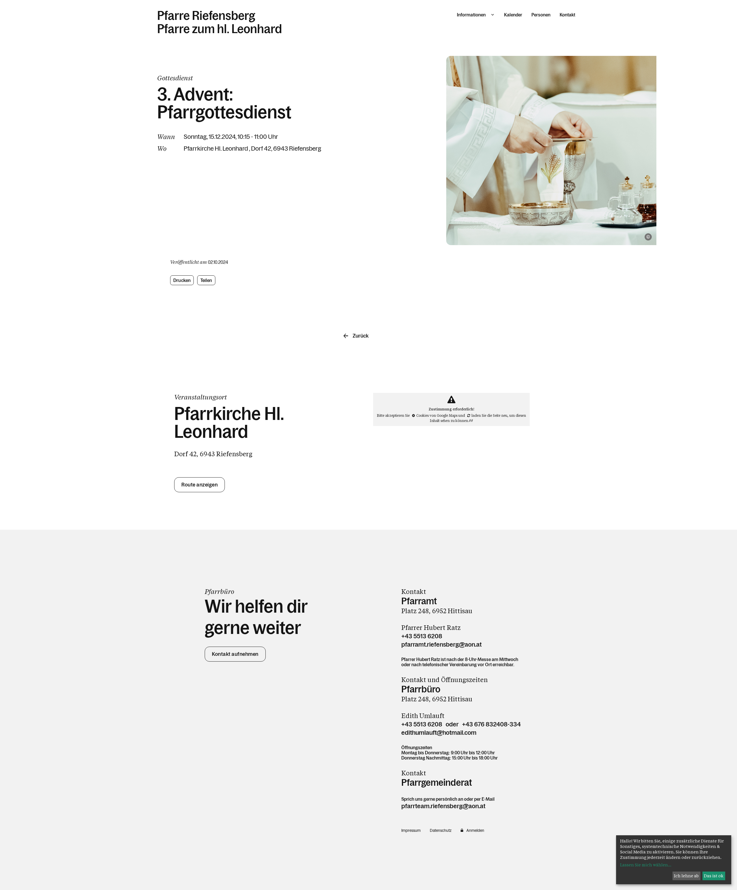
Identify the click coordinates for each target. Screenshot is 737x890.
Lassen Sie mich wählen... (645, 865)
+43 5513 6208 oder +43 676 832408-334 (461, 724)
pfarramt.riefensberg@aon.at (441, 644)
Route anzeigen (199, 485)
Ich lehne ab (686, 875)
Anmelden (475, 830)
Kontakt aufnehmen (235, 654)
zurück (360, 336)
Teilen (206, 280)
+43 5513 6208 (421, 636)
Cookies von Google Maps (436, 415)
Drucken (182, 280)
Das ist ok (713, 875)
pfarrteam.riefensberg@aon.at (443, 806)
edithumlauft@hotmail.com (438, 732)
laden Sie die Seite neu (489, 415)
